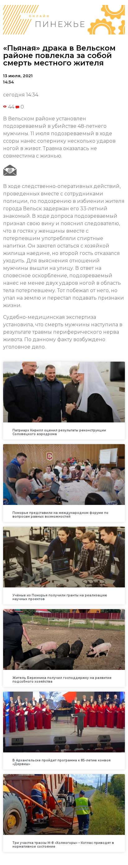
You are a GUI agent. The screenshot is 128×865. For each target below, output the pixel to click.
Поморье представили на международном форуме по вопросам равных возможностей (60, 515)
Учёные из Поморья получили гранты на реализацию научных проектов (59, 597)
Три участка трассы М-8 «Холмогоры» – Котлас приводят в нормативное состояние (63, 845)
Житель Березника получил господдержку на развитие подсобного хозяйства (62, 680)
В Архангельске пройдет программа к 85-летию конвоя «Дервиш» (61, 762)
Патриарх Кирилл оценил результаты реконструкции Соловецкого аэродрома (59, 432)
